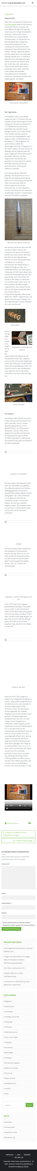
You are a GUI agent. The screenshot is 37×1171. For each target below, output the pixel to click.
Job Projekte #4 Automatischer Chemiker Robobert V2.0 (18, 949)
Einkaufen (8, 1027)
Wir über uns (19, 1157)
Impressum (9, 1154)
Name (4, 893)
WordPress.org (10, 1137)
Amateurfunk (9, 1006)
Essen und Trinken (11, 1037)
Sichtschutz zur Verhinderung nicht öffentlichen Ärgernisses (16, 983)
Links (18, 1154)
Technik (7, 1089)
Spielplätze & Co (10, 1083)
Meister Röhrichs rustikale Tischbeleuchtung (13, 974)
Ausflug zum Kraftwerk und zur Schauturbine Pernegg (15, 833)
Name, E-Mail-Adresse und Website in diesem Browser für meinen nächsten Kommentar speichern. (19, 924)
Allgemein (8, 1001)
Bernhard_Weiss (12, 823)
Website (4, 913)
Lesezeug (8, 1058)
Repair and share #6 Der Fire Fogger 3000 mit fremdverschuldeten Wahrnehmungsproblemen (17, 960)
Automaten (9, 1022)
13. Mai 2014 (9, 14)
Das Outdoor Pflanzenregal (22, 841)
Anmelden (8, 1122)
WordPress (27, 1164)
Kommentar (6, 864)
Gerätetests (9, 1048)
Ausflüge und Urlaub (12, 1017)
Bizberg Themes (22, 1166)
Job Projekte (9, 1053)
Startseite (27, 1154)
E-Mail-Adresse (7, 903)
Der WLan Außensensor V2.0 (14, 968)
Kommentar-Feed (11, 1132)
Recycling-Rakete (11, 24)
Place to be (8, 1073)
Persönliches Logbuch (12, 1063)
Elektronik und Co (11, 1032)
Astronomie (9, 1012)
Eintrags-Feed (9, 1127)
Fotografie (8, 1042)
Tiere (6, 1094)
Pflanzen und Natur (11, 1068)
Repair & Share (10, 1078)
